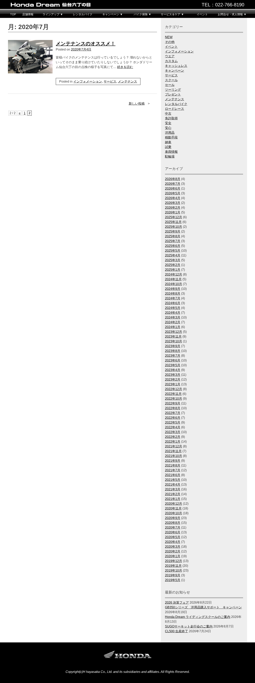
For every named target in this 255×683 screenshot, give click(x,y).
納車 (168, 142)
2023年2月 (172, 379)
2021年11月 (173, 451)
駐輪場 (170, 156)
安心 (168, 128)
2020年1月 (172, 556)
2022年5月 (172, 422)
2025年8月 (172, 236)
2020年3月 (172, 546)
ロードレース (174, 108)
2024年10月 (173, 284)
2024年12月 (173, 274)
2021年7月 (172, 470)
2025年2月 (172, 265)
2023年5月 (172, 365)
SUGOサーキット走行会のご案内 (189, 626)
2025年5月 (172, 250)
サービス (110, 81)
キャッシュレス (176, 65)
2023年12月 (173, 331)
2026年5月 (172, 193)
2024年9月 (172, 288)
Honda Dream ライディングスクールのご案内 (197, 617)
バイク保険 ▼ (142, 14)
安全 (168, 123)
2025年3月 (172, 260)
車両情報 (171, 151)
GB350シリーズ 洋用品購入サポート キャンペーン (203, 607)
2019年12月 (173, 561)
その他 (170, 42)
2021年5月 (172, 479)
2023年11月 (173, 336)
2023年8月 (172, 351)
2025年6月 (172, 245)
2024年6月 (172, 303)
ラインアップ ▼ (53, 14)
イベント (202, 14)
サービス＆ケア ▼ (172, 14)
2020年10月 (173, 513)
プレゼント (173, 94)
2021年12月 (173, 446)
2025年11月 (173, 222)
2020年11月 (173, 508)
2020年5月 (172, 537)
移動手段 (171, 137)
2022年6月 (172, 417)
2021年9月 (172, 460)
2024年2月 (172, 322)
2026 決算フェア (177, 602)
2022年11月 (173, 394)
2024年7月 (172, 298)
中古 (168, 113)
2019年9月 (172, 575)
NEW (169, 37)
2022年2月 (172, 436)
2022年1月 (172, 441)
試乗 (168, 147)
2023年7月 (172, 355)
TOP (13, 14)
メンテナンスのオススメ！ (85, 43)
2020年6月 (172, 532)
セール (170, 85)
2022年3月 (172, 432)
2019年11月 (173, 565)
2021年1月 (172, 499)
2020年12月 (173, 503)
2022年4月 (172, 427)
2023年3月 (172, 374)
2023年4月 (172, 370)
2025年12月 (173, 217)
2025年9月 (172, 231)
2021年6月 (172, 475)
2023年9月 (172, 346)
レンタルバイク (82, 14)
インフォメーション (87, 81)
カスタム (171, 61)
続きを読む (125, 67)
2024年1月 (172, 327)
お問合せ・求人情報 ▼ (232, 14)
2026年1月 (172, 212)
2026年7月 (172, 183)
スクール (171, 80)
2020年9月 (172, 518)
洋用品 (170, 132)
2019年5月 (172, 580)
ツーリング (173, 89)
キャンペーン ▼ (112, 14)
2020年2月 (172, 551)
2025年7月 (172, 241)
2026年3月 (172, 203)
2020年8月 (172, 522)
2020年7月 (172, 527)
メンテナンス (127, 81)
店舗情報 (27, 14)
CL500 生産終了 (176, 631)
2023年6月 (172, 360)
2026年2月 (172, 207)
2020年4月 (172, 542)
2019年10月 (173, 570)
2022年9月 (172, 403)
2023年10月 (173, 341)
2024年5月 (172, 308)
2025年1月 (172, 269)
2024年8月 (172, 293)
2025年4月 (172, 255)
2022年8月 (172, 408)
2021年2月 (172, 494)
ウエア (170, 56)
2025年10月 (173, 226)
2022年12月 (173, 389)
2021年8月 (172, 465)
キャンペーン (174, 70)
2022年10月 (173, 398)
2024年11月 (173, 279)
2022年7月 (172, 413)
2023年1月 (172, 384)
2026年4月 (172, 198)
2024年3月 (172, 317)
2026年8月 (172, 179)
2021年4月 (172, 484)
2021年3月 (172, 489)
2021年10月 (173, 456)
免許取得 (171, 118)
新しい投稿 (137, 103)
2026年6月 (172, 188)
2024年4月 (172, 312)
